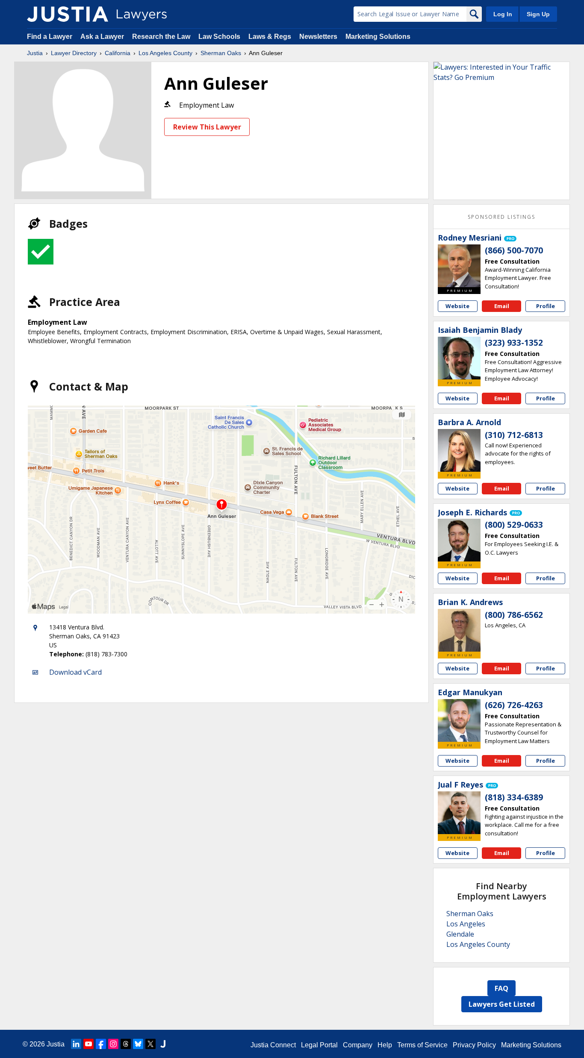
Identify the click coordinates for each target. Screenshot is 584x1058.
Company (357, 1045)
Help (385, 1045)
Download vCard (75, 672)
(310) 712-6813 (514, 435)
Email (501, 306)
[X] (150, 1044)
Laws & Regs (269, 36)
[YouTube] (88, 1044)
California (117, 53)
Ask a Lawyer (103, 36)
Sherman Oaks (221, 53)
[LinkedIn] (76, 1044)
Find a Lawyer (49, 36)
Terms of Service (422, 1045)
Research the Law (161, 36)
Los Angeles (465, 924)
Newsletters (318, 36)
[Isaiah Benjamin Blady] (459, 358)
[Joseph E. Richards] (459, 540)
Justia (35, 53)
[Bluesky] (138, 1044)
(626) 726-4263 (514, 705)
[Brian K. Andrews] (459, 630)
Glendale (460, 934)
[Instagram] (113, 1044)
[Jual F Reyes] (459, 812)
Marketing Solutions (377, 36)
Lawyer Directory (74, 53)
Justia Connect (273, 1045)
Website (457, 306)
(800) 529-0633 (514, 524)
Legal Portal (319, 1045)
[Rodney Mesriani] (459, 265)
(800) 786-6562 (514, 614)
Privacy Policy (474, 1045)
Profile (545, 306)
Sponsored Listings (501, 216)
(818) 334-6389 (514, 797)
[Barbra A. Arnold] (459, 450)
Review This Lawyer (207, 127)
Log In (502, 14)
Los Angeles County (165, 53)
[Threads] (126, 1044)
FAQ (501, 988)
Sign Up (538, 14)
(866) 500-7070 (514, 250)
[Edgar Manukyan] (459, 720)
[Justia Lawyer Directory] (67, 14)
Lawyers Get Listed (502, 1004)
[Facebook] (101, 1044)
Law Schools (219, 36)
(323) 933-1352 (514, 342)
